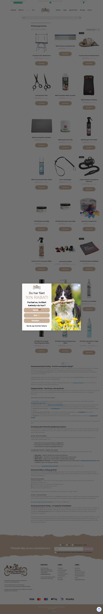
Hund (36, 310)
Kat (36, 315)
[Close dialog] (79, 285)
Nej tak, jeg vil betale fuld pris (37, 326)
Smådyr (36, 321)
